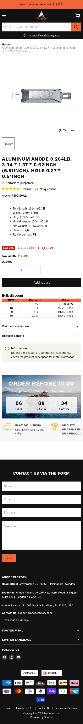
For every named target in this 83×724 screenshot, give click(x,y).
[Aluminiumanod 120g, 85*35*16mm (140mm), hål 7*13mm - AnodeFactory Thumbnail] (8, 144)
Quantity (7, 261)
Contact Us (44, 708)
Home (6, 44)
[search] (76, 27)
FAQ (30, 708)
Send (9, 558)
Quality (20, 708)
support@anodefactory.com (44, 35)
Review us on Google (15, 619)
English (52, 672)
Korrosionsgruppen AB (20, 182)
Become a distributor (66, 708)
